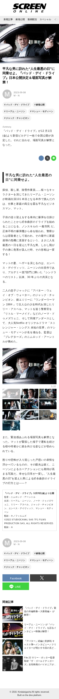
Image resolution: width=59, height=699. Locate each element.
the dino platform (33, 695)
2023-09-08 (20, 92)
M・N (17, 95)
